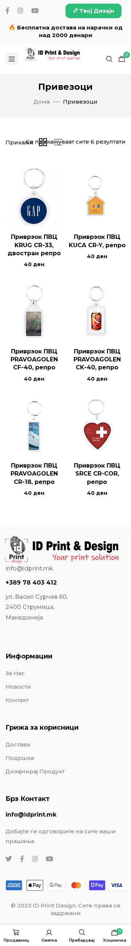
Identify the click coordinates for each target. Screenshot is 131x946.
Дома (41, 101)
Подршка (19, 757)
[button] (94, 11)
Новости (18, 686)
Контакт (17, 700)
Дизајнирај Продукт (35, 771)
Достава (17, 744)
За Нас (15, 673)
